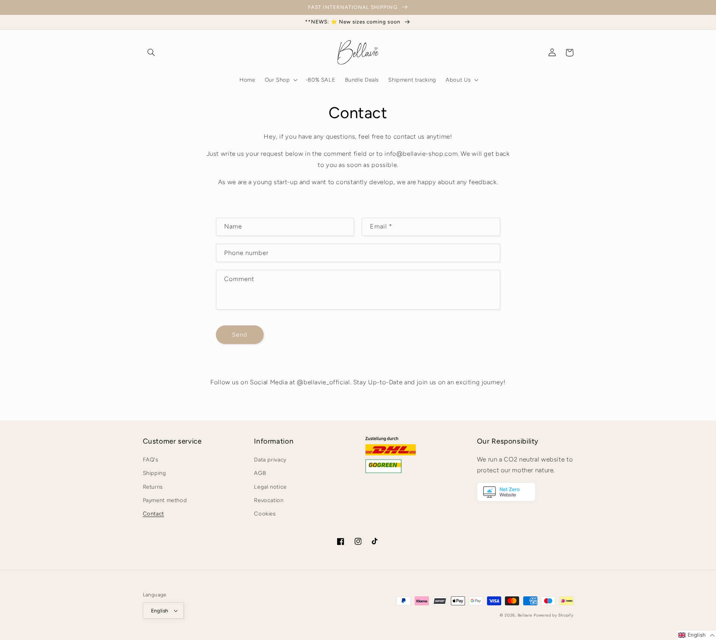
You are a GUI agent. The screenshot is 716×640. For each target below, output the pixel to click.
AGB (260, 473)
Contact (153, 513)
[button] (151, 52)
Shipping (154, 473)
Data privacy (270, 459)
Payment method (165, 500)
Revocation (268, 500)
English (160, 611)
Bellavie (525, 615)
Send (239, 334)
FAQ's (150, 459)
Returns (153, 486)
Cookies (265, 513)
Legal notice (270, 486)
